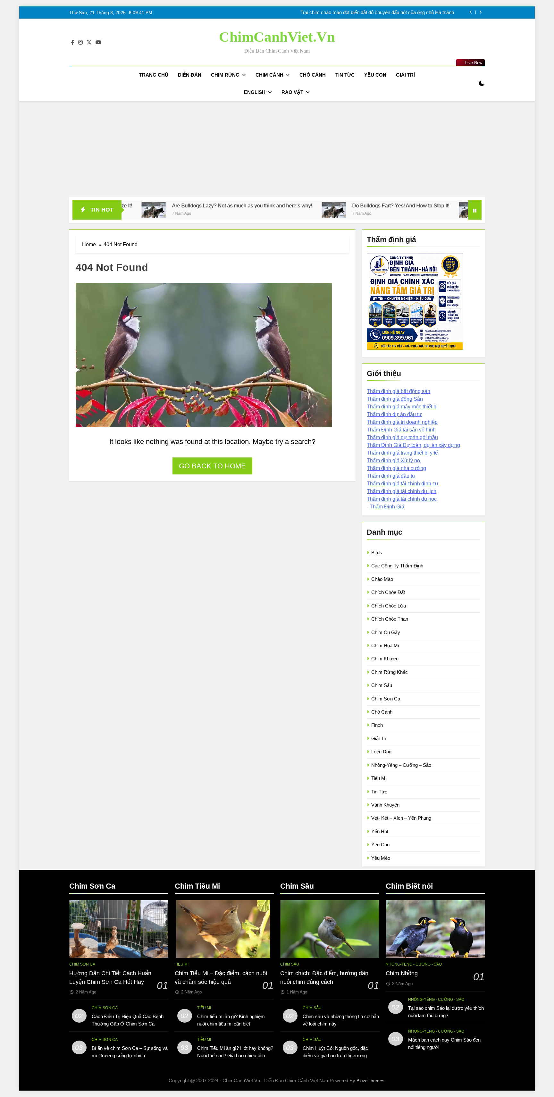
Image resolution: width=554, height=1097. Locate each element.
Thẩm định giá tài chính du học (402, 499)
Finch (377, 725)
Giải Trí (405, 75)
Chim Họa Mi (385, 645)
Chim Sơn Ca (385, 698)
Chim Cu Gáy (385, 632)
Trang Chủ (153, 75)
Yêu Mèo (380, 858)
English (254, 92)
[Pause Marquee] (475, 210)
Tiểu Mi (378, 778)
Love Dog (381, 751)
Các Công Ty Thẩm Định (397, 565)
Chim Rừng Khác (389, 672)
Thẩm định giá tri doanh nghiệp (402, 422)
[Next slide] (480, 12)
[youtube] (98, 42)
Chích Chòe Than (389, 619)
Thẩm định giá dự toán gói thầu (402, 437)
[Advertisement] (277, 149)
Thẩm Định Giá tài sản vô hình (401, 429)
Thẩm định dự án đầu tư (394, 414)
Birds (376, 552)
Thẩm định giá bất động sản (398, 391)
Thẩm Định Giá (387, 506)
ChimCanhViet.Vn (277, 37)
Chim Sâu (381, 685)
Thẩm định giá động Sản (395, 399)
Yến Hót (379, 831)
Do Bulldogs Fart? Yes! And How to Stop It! (343, 205)
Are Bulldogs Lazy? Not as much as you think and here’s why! (185, 205)
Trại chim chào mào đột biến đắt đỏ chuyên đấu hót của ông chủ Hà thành (377, 12)
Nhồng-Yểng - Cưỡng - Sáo (414, 964)
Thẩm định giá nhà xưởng (396, 468)
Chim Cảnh (269, 75)
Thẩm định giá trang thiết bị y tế (402, 453)
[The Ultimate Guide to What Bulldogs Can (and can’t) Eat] (414, 210)
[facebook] (72, 42)
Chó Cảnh (312, 75)
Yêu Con (375, 75)
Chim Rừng (225, 75)
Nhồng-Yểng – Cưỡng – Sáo (401, 765)
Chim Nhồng (402, 973)
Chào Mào (382, 579)
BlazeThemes (370, 1080)
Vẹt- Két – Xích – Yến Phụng (401, 818)
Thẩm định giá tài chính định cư (403, 483)
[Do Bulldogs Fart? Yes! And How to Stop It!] (276, 210)
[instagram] (80, 42)
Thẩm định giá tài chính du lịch (401, 491)
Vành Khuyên (385, 805)
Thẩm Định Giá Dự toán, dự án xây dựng (413, 445)
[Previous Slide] (470, 12)
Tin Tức (345, 75)
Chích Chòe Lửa (388, 605)
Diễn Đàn (189, 75)
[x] (89, 42)
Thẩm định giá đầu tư (391, 476)
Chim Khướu (385, 658)
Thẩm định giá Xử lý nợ (394, 460)
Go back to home (212, 466)
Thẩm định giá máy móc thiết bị (402, 406)
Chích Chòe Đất (388, 592)
